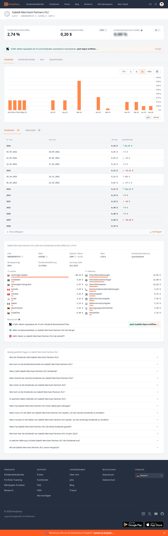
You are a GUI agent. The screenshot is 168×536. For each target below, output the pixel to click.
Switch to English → (104, 532)
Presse (73, 490)
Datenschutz (109, 479)
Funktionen (54, 4)
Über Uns (74, 474)
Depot (123, 4)
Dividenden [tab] (11, 130)
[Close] (164, 532)
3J (136, 71)
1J (130, 71)
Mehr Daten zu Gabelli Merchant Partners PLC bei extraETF (39, 336)
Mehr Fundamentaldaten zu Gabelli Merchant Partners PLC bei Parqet (43, 330)
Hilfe (39, 490)
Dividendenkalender (35, 4)
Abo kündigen (44, 495)
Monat (156, 117)
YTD (123, 71)
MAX (149, 71)
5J (142, 71)
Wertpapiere (105, 4)
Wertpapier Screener (14, 485)
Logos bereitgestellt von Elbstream (19, 516)
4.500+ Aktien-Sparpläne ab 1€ (41, 324)
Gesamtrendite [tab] (56, 59)
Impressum (108, 474)
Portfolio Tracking (13, 479)
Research (8, 490)
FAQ (39, 485)
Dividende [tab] (8, 59)
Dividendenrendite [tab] (26, 59)
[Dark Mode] (155, 4)
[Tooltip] (19, 319)
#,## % (120, 34)
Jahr (148, 117)
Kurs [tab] (42, 59)
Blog (72, 485)
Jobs (72, 479)
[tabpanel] (84, 94)
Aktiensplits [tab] (33, 130)
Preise (67, 4)
